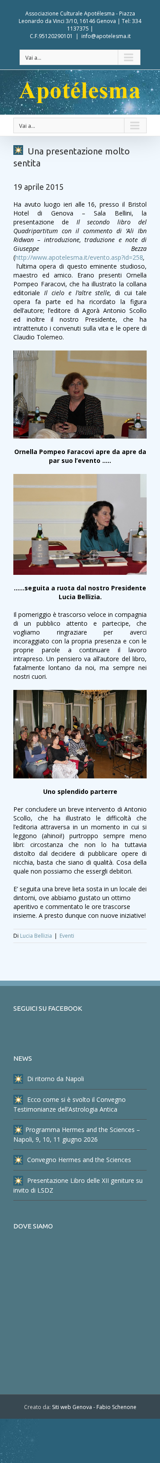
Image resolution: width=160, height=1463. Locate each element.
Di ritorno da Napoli (54, 1078)
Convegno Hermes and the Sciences (78, 1159)
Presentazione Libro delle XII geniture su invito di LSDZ (78, 1185)
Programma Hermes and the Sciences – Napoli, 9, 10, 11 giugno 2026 (76, 1134)
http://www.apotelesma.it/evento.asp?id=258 (79, 257)
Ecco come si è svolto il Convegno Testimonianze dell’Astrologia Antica (69, 1104)
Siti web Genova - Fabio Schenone (94, 1407)
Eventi (67, 935)
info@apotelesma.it (106, 36)
